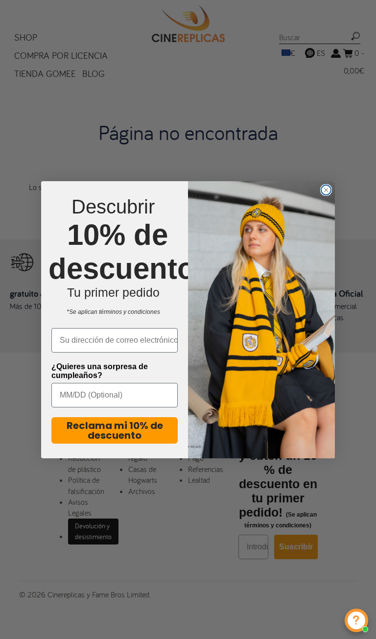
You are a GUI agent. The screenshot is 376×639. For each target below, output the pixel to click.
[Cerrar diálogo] (326, 190)
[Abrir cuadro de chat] (356, 620)
